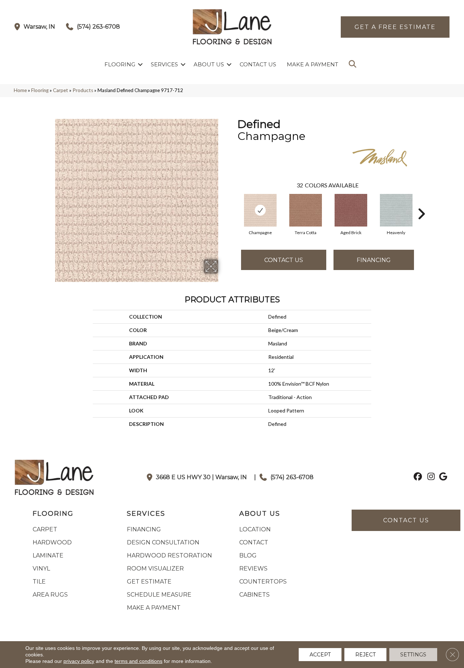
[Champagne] (260, 210)
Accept (320, 654)
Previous (233, 203)
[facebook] (416, 477)
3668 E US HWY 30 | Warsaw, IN (201, 477)
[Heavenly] (396, 210)
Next (421, 203)
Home (20, 90)
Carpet (60, 90)
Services (164, 64)
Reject (365, 654)
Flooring (119, 64)
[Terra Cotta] (305, 210)
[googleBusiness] (442, 477)
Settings (413, 654)
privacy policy (78, 661)
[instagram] (429, 477)
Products (82, 90)
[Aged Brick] (351, 210)
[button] (140, 64)
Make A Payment (312, 64)
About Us (209, 64)
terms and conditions (138, 661)
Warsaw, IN (39, 26)
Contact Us (258, 64)
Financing (374, 260)
